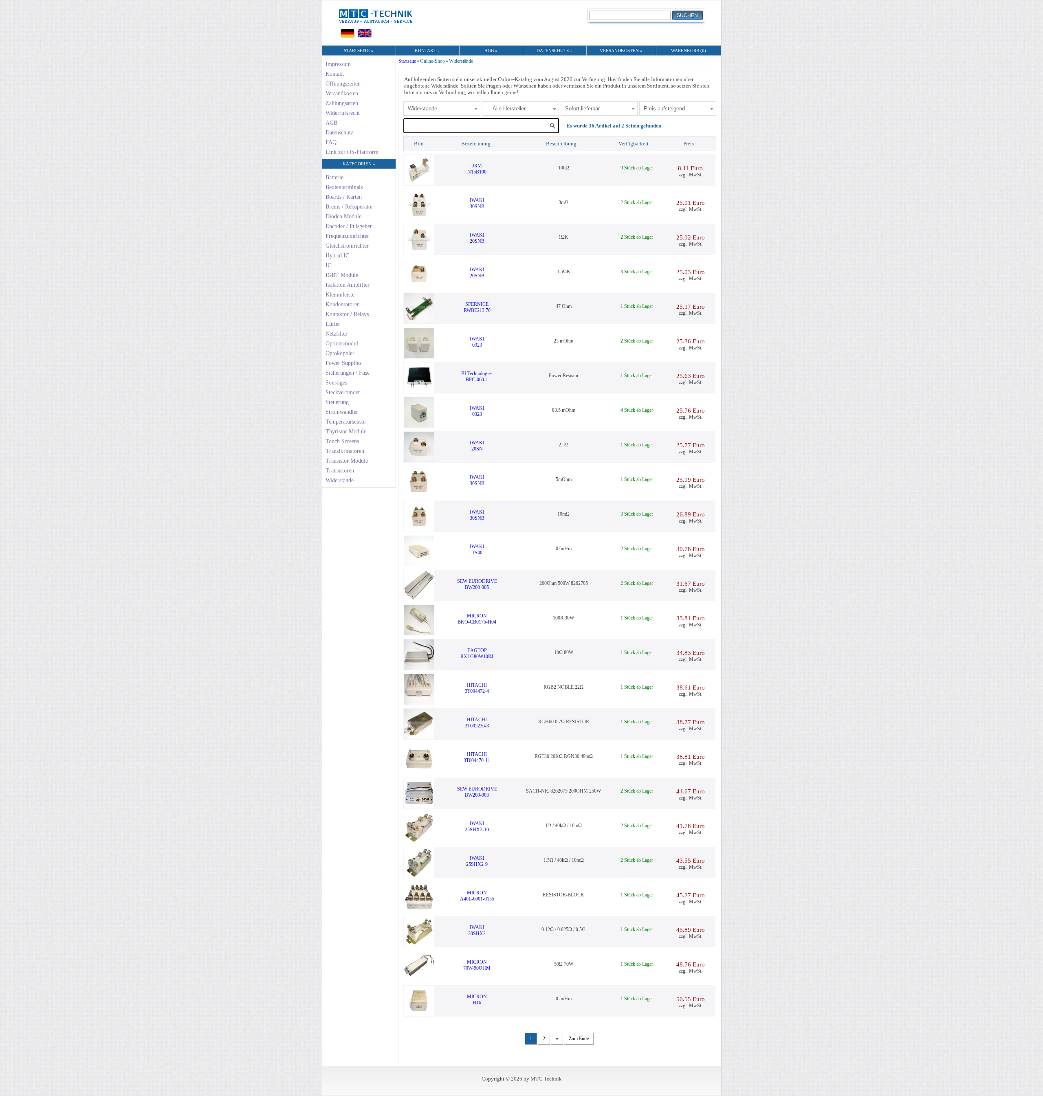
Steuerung (337, 402)
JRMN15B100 (476, 169)
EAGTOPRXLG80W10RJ (476, 653)
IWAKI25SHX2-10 (477, 826)
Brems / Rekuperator (349, 207)
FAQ (331, 142)
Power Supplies (343, 363)
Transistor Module (347, 461)
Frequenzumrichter (347, 236)
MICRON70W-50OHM (477, 965)
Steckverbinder (343, 392)
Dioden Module (343, 216)
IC (328, 265)
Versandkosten (342, 93)
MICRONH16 (477, 1000)
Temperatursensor (346, 422)
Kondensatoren (343, 304)
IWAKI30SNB (477, 203)
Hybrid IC (337, 256)
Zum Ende (579, 1038)
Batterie (334, 177)
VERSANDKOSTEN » (621, 50)
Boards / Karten (344, 197)
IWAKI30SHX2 (477, 930)
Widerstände (340, 480)
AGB (331, 123)
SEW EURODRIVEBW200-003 (477, 792)
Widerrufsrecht (343, 113)
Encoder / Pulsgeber (349, 226)
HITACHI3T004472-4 (477, 688)
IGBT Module (342, 275)
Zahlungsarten (342, 103)
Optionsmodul (342, 343)
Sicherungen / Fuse (348, 373)
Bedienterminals (344, 187)
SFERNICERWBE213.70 (477, 307)
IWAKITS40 (477, 550)
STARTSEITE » (359, 50)
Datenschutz (339, 133)
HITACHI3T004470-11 (477, 757)
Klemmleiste (340, 295)
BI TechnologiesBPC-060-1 (477, 376)
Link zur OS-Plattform (352, 152)
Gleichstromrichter (347, 246)
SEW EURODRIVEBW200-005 (477, 584)
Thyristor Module (346, 431)
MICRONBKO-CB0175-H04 (477, 619)
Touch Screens (342, 441)
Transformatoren (345, 451)
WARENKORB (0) (688, 50)
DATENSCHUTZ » (555, 50)
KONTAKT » (427, 50)
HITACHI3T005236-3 (477, 723)
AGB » (490, 50)
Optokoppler (340, 353)
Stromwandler (342, 412)
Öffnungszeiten (343, 84)
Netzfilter (337, 334)
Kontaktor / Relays (347, 314)
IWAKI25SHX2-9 (477, 861)
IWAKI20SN (477, 446)
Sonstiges (336, 383)
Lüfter (333, 324)
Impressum (338, 64)
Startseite (407, 61)
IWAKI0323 (477, 342)
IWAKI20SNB (477, 238)
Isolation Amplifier (348, 285)
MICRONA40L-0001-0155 (477, 896)
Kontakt (335, 74)
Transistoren (340, 471)
